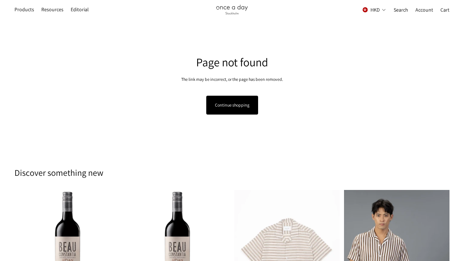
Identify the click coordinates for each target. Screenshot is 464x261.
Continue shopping (232, 105)
